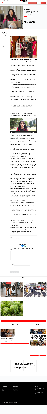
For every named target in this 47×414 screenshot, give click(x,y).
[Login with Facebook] (22, 246)
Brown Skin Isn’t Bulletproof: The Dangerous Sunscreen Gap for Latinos (18, 366)
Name (11, 261)
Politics (26, 16)
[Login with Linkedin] (23, 246)
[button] (23, 126)
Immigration (17, 2)
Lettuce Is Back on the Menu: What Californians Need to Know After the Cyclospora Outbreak (12, 318)
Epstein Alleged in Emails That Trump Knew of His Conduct (5, 34)
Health (21, 2)
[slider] (23, 132)
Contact (3, 388)
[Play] (11, 132)
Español (7, 0)
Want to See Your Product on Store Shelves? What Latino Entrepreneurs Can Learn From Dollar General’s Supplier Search (34, 349)
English (4, 0)
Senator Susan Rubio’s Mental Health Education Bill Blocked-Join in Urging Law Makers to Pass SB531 (32, 14)
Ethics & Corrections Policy (17, 391)
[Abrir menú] (5, 3)
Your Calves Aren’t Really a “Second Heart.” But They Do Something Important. (12, 299)
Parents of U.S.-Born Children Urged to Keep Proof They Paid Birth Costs (7, 340)
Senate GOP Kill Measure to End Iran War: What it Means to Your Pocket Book (34, 337)
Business (24, 2)
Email (11, 264)
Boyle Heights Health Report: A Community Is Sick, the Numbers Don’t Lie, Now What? (35, 299)
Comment (12, 250)
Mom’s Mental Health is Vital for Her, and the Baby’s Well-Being (32, 12)
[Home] (2, 2)
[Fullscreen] (35, 132)
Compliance (15, 388)
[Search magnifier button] (36, 3)
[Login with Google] (25, 246)
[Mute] (33, 132)
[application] (23, 125)
